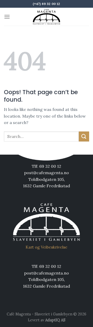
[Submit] (84, 136)
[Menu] (7, 16)
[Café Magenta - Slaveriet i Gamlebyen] (46, 17)
